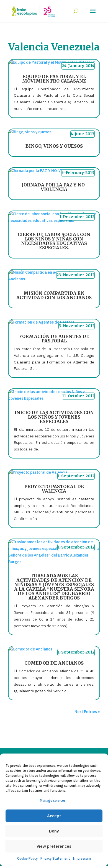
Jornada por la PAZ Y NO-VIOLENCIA (54, 187)
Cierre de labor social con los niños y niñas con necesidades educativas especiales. (54, 241)
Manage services (53, 800)
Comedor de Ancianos (54, 663)
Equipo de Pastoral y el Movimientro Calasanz (54, 79)
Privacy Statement (55, 858)
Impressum (82, 858)
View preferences (54, 846)
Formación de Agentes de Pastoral (54, 339)
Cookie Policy (27, 858)
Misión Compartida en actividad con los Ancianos (54, 295)
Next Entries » (87, 711)
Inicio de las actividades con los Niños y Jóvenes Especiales (54, 417)
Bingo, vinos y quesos (54, 146)
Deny (54, 831)
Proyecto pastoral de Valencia (54, 489)
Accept (54, 815)
